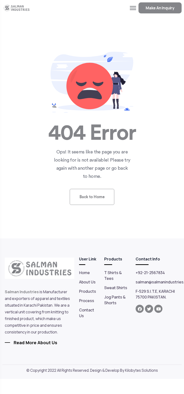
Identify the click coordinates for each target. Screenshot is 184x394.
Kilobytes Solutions (141, 370)
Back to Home (92, 197)
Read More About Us (35, 342)
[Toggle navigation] (133, 8)
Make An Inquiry (160, 8)
